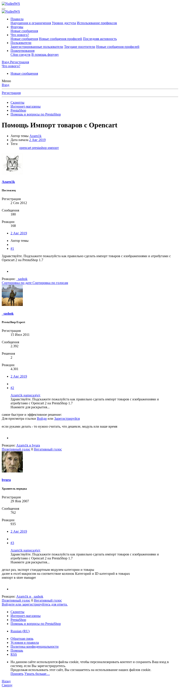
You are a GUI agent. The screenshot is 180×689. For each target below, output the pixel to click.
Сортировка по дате (17, 283)
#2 (12, 388)
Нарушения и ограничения (31, 23)
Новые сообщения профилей (60, 39)
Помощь (17, 650)
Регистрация (11, 93)
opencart (25, 148)
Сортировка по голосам (50, 283)
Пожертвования (22, 50)
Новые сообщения (24, 31)
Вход (5, 85)
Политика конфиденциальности (35, 646)
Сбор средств (21, 54)
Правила (17, 19)
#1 (12, 248)
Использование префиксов (97, 23)
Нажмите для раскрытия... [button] (30, 407)
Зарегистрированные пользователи (37, 47)
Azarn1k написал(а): (25, 395)
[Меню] (3, 8)
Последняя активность (100, 39)
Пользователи (21, 43)
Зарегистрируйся (67, 418)
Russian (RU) (20, 631)
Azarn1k (35, 136)
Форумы (17, 27)
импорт (53, 148)
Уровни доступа (64, 23)
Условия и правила (25, 642)
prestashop (40, 148)
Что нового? (20, 35)
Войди (42, 418)
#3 (12, 543)
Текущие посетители (79, 47)
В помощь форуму (45, 54)
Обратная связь (22, 638)
